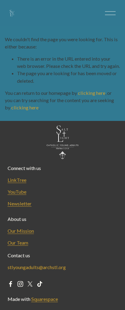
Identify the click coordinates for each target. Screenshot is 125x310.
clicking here (91, 93)
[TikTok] (40, 284)
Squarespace (44, 299)
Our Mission (21, 231)
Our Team (18, 242)
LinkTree (17, 180)
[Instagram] (20, 284)
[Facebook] (11, 284)
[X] (30, 284)
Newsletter (20, 203)
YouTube (17, 192)
